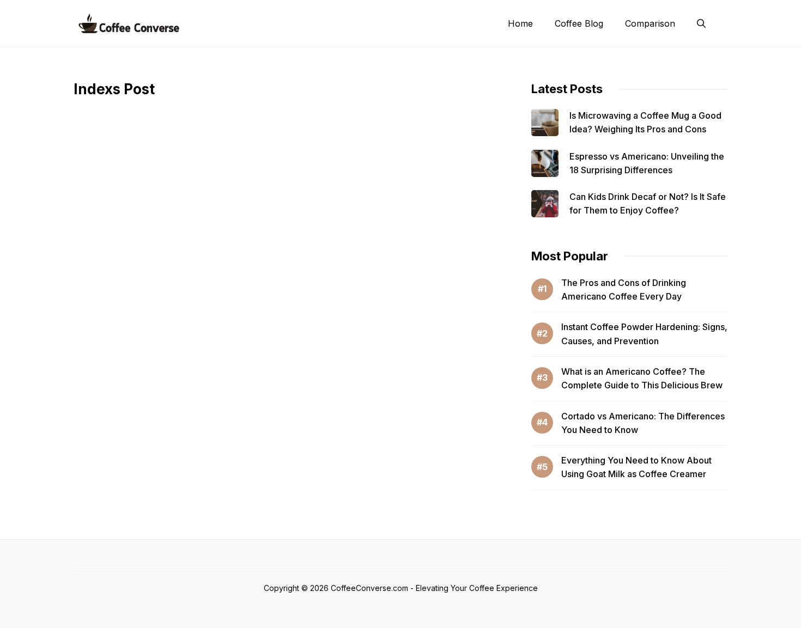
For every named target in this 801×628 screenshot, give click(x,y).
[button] (701, 23)
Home (520, 23)
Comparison (650, 23)
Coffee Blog (579, 23)
